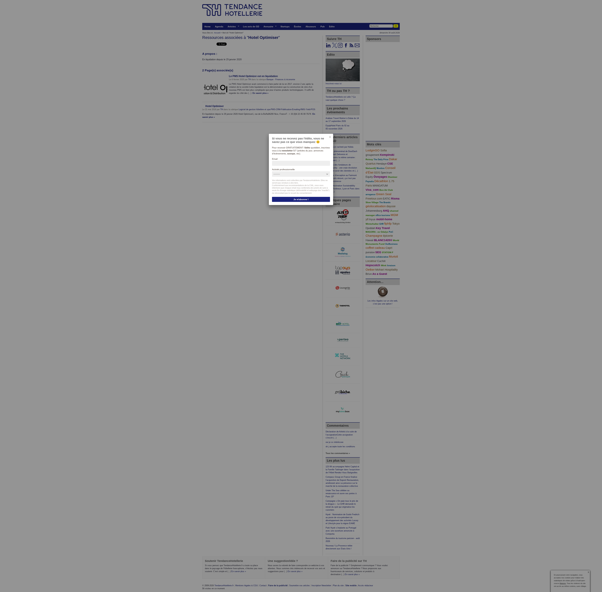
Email (274, 159)
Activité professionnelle (283, 169)
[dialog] (301, 169)
